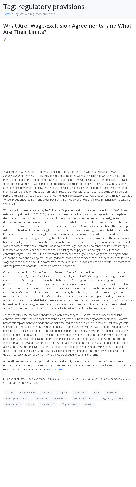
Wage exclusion (70, 404)
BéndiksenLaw (27, 392)
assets (9, 392)
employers (111, 392)
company (62, 392)
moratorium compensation (51, 398)
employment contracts (18, 398)
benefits (46, 392)
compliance (80, 392)
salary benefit (47, 404)
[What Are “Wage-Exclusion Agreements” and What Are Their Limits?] (68, 102)
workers (89, 404)
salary (31, 404)
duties (96, 392)
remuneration (13, 404)
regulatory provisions (113, 398)
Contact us (55, 369)
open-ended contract (84, 398)
